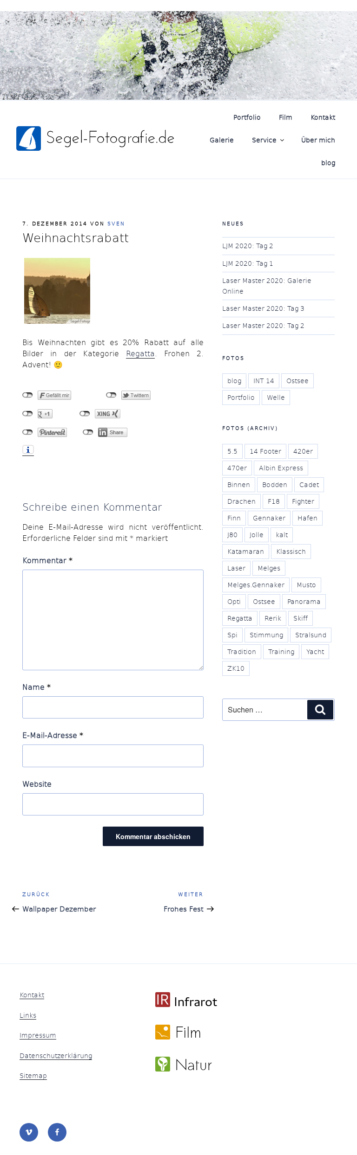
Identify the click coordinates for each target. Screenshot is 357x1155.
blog (328, 162)
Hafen (307, 517)
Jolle (257, 534)
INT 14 (263, 380)
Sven (116, 223)
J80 (232, 534)
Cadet (309, 484)
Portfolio (247, 117)
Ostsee (297, 380)
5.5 (232, 451)
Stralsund (310, 634)
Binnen (238, 484)
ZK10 (236, 668)
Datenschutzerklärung (56, 1055)
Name (36, 686)
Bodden (274, 484)
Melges (269, 568)
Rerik (272, 618)
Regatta (140, 353)
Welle (276, 397)
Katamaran (245, 551)
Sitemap (33, 1075)
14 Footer (265, 451)
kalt (282, 534)
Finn (234, 517)
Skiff (300, 618)
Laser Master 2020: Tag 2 (263, 325)
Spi (232, 634)
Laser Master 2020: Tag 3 (263, 308)
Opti (234, 601)
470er (237, 467)
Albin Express (281, 467)
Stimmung (266, 634)
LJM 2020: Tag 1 (247, 263)
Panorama (304, 601)
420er (303, 451)
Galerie (222, 139)
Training (281, 651)
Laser (236, 568)
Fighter (303, 501)
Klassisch (291, 551)
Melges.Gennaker (255, 584)
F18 (274, 501)
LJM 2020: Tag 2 (247, 245)
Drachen (241, 501)
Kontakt (323, 117)
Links (28, 1015)
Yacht (315, 651)
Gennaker (269, 517)
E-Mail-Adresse (52, 735)
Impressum (38, 1035)
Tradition (241, 651)
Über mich (318, 139)
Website (37, 783)
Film (285, 117)
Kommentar (47, 560)
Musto (306, 584)
